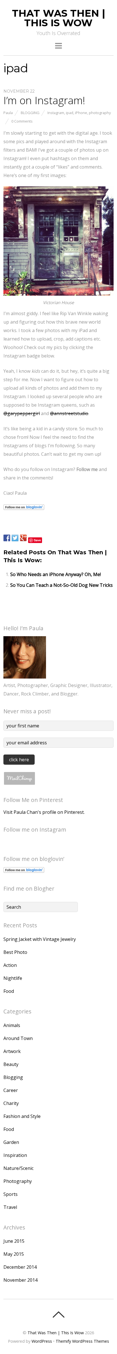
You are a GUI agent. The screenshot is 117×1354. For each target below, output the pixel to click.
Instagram (55, 112)
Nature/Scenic (18, 1168)
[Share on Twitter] (15, 538)
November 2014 (20, 1280)
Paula (8, 112)
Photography (17, 1181)
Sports (10, 1194)
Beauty (10, 1064)
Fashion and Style (22, 1116)
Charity (11, 1103)
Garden (11, 1142)
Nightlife (12, 978)
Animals (11, 1025)
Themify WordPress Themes (82, 1341)
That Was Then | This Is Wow (56, 1332)
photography (100, 112)
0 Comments (22, 121)
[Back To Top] (58, 1314)
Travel (10, 1207)
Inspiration (15, 1155)
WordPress (42, 1341)
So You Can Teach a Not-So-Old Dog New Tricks (61, 585)
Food (8, 991)
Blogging (30, 112)
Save (37, 540)
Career (10, 1090)
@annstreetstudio (69, 413)
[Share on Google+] (23, 538)
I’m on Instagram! (44, 100)
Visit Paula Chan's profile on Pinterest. (44, 812)
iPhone (81, 112)
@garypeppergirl (21, 413)
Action (10, 965)
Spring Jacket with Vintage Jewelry (39, 939)
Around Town (18, 1038)
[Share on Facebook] (6, 538)
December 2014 (20, 1267)
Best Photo (15, 952)
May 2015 (13, 1254)
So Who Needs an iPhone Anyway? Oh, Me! (55, 574)
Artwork (12, 1051)
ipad (69, 112)
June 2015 (13, 1241)
